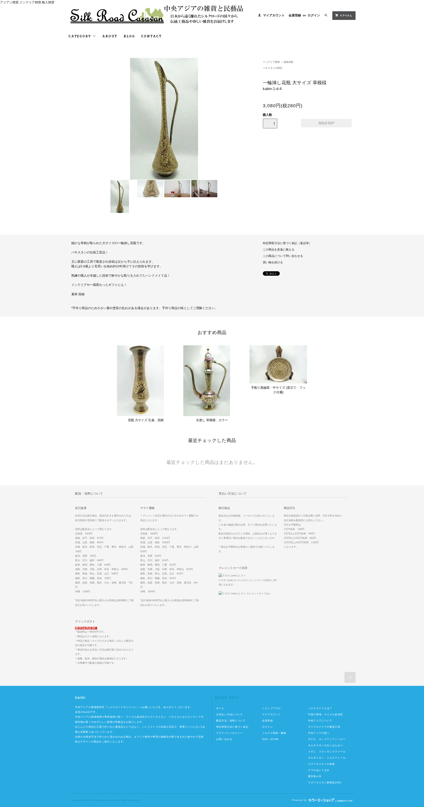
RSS (265, 739)
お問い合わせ (224, 739)
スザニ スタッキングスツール (327, 751)
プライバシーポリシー (229, 733)
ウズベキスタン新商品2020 (324, 782)
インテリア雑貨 (271, 62)
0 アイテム (346, 15)
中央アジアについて (320, 720)
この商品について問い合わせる (283, 256)
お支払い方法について (229, 714)
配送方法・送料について (231, 720)
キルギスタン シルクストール (327, 757)
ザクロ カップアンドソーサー (327, 739)
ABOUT (109, 36)
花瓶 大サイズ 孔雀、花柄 (146, 420)
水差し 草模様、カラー (212, 420)
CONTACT (151, 36)
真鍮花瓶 (288, 62)
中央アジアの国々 (318, 733)
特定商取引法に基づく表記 (232, 726)
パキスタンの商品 (272, 68)
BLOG (129, 36)
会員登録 (295, 15)
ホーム (220, 708)
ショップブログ (271, 708)
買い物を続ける (273, 262)
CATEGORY (80, 36)
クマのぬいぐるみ (318, 770)
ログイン (314, 15)
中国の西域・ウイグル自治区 (325, 714)
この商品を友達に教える (278, 249)
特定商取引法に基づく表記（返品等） (287, 243)
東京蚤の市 (315, 776)
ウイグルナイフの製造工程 (324, 726)
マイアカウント (274, 15)
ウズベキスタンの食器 (321, 764)
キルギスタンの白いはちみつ (325, 745)
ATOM (274, 739)
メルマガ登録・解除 (274, 733)
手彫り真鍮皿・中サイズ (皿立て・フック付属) (278, 390)
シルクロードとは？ (320, 708)
